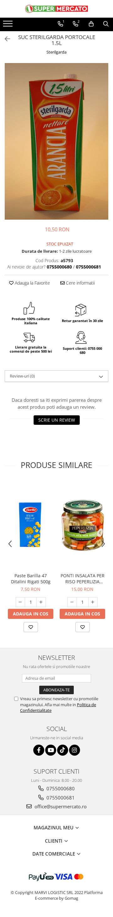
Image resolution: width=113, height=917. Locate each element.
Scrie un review (56, 420)
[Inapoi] (4, 39)
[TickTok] (62, 750)
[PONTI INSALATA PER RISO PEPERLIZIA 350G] (82, 524)
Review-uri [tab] (22, 376)
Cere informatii (80, 283)
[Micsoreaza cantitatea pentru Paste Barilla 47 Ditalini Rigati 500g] (20, 602)
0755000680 (60, 788)
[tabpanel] (56, 141)
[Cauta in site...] (106, 24)
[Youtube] (50, 750)
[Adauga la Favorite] (31, 627)
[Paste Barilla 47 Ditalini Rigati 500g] (30, 525)
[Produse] (8, 25)
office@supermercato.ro (60, 806)
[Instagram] (74, 750)
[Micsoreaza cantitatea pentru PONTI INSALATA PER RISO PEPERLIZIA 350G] (72, 602)
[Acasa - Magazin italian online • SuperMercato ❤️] (56, 9)
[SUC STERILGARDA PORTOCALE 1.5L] (56, 141)
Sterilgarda (56, 52)
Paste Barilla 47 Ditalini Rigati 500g (31, 579)
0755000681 (60, 797)
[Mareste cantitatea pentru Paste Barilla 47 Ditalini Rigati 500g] (41, 602)
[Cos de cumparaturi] (91, 24)
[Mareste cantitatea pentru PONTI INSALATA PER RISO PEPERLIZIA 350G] (93, 602)
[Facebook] (38, 750)
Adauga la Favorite (31, 283)
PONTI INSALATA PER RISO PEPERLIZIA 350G (83, 579)
